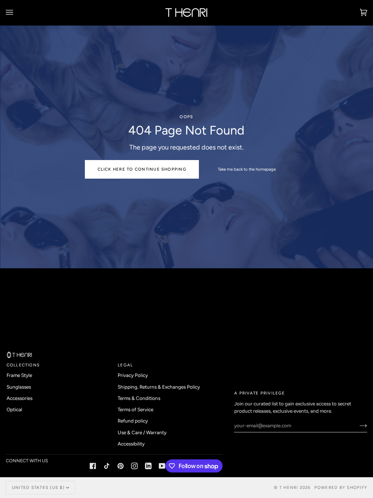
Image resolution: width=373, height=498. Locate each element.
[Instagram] (134, 466)
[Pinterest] (120, 466)
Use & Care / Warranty (142, 432)
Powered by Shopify (340, 487)
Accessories (19, 398)
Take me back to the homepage (246, 169)
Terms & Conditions (139, 398)
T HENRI (288, 487)
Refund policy (133, 421)
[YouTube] (162, 466)
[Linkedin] (148, 466)
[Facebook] (93, 466)
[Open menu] (17, 12)
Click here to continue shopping (142, 169)
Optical (14, 409)
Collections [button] (23, 364)
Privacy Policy (133, 375)
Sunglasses (19, 387)
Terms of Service (135, 409)
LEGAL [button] (125, 364)
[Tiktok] (106, 466)
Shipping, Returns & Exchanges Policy (159, 387)
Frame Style (19, 375)
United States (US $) (38, 487)
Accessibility (131, 444)
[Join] (357, 425)
